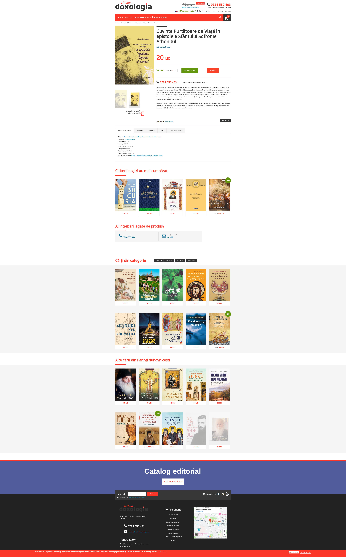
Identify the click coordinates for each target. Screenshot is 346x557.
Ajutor (213, 11)
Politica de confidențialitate (173, 537)
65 (195, 304)
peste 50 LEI (191, 260)
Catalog (138, 516)
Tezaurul (196, 208)
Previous (113, 56)
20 (124, 214)
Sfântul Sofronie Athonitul (139, 155)
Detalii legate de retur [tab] (175, 130)
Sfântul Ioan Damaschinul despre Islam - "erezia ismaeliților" (149, 206)
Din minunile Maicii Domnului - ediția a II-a (172, 341)
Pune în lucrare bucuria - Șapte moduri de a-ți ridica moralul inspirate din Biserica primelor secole (126, 205)
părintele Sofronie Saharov (155, 155)
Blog (149, 17)
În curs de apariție (159, 17)
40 (218, 348)
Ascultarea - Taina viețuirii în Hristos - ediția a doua (126, 297)
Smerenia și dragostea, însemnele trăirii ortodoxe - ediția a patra (219, 443)
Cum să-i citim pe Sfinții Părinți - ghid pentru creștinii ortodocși (172, 395)
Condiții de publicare (126, 544)
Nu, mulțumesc (305, 552)
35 (124, 304)
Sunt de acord (293, 552)
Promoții (128, 17)
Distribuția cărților (125, 546)
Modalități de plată (173, 526)
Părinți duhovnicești (129, 139)
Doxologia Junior (139, 17)
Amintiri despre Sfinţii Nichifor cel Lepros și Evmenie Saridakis (196, 395)
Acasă (116, 23)
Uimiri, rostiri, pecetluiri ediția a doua (196, 341)
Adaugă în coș (189, 70)
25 (218, 304)
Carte (119, 17)
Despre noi (123, 516)
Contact (122, 518)
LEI (127, 214)
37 (148, 304)
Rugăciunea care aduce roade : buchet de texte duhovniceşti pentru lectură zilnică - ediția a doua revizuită (172, 294)
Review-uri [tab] (140, 130)
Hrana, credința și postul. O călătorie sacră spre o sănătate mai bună (219, 206)
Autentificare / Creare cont (224, 11)
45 (171, 403)
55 (195, 214)
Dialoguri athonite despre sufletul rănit (219, 396)
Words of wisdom (125, 397)
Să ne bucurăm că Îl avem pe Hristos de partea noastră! (149, 340)
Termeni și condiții (173, 533)
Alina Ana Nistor (164, 47)
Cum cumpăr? (173, 515)
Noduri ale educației (126, 341)
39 (124, 347)
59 (148, 403)
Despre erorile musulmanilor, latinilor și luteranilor (149, 439)
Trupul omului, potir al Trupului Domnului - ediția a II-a (219, 296)
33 (195, 403)
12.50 (218, 214)
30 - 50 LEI (180, 260)
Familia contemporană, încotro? (149, 297)
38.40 (148, 447)
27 (171, 348)
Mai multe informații (161, 551)
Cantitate (169, 70)
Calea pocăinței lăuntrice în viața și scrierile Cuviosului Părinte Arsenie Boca (196, 443)
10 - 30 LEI (169, 260)
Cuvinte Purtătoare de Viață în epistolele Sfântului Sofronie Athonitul (139, 23)
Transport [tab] (152, 130)
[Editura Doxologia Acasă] (133, 6)
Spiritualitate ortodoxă (131, 137)
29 (148, 214)
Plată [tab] (162, 130)
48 (171, 447)
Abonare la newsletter (176, 15)
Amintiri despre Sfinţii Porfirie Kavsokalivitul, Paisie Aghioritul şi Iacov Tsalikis (172, 438)
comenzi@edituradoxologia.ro (138, 532)
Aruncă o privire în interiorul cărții (133, 112)
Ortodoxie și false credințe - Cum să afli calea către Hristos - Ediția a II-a (219, 340)
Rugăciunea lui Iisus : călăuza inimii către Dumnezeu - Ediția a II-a (125, 439)
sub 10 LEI (159, 260)
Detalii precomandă (173, 529)
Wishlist (208, 11)
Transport (173, 518)
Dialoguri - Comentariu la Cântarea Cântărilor (149, 396)
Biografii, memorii (143, 137)
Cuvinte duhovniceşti (155, 137)
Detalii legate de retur (173, 522)
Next (156, 56)
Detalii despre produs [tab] (124, 130)
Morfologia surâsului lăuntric (196, 297)
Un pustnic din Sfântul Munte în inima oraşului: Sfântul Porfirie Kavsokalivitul (172, 205)
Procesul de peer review (142, 544)
